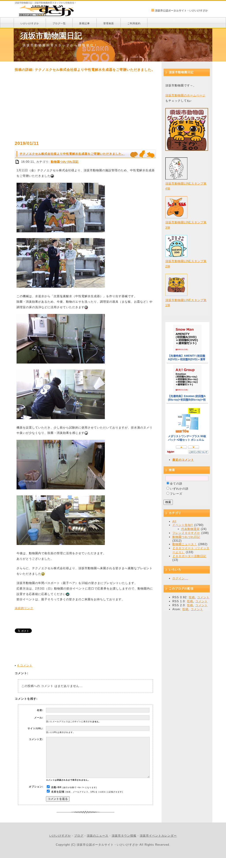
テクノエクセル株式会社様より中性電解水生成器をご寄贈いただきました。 (72, 153)
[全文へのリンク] (17, 161)
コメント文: (36, 739)
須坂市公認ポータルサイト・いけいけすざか (181, 10)
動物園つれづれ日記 (65, 161)
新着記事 (84, 23)
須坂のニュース (97, 835)
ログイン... (180, 578)
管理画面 (108, 23)
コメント (203, 597)
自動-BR (56, 787)
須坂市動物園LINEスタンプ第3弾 (186, 225)
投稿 (192, 597)
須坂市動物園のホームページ (185, 95)
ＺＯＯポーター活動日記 (189, 556)
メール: (38, 717)
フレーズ (176, 493)
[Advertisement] (85, 106)
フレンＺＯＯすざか (186, 533)
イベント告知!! (182, 525)
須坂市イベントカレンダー (158, 835)
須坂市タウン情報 (124, 835)
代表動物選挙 (190, 529)
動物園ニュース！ (184, 544)
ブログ (78, 835)
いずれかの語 (179, 488)
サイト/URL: (35, 728)
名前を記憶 (57, 791)
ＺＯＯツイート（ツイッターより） (190, 550)
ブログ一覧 (59, 23)
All (174, 521)
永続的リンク (24, 608)
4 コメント (24, 665)
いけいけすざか (30, 23)
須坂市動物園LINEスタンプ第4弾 (186, 186)
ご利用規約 (134, 23)
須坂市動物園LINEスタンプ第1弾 (186, 302)
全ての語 (176, 483)
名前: (40, 710)
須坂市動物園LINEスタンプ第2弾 (186, 263)
